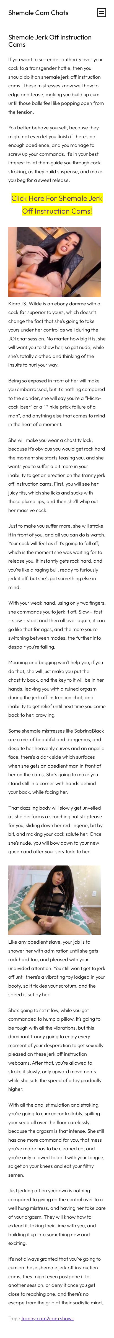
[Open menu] (101, 12)
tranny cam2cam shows (47, 1318)
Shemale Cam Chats (38, 12)
